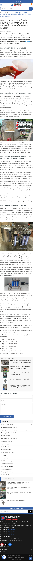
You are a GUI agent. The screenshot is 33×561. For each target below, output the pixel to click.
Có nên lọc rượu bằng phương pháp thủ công (19, 201)
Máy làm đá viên (5, 435)
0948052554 (13, 346)
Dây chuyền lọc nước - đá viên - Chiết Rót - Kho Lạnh (15, 430)
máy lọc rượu (18, 267)
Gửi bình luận (7, 416)
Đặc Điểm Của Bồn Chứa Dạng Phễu (19, 379)
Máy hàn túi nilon (5, 474)
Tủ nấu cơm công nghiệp (7, 452)
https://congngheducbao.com (15, 353)
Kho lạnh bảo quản (6, 444)
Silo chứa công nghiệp (7, 463)
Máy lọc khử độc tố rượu (7, 446)
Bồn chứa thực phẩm (6, 469)
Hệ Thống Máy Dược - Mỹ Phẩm (9, 427)
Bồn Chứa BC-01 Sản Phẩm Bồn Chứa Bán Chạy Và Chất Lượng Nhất (20, 367)
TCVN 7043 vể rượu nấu (16, 114)
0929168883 (12, 339)
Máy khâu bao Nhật (6, 449)
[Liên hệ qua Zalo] (4, 557)
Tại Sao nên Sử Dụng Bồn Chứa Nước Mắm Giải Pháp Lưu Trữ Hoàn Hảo (20, 386)
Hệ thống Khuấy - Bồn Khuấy (8, 432)
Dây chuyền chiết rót (6, 441)
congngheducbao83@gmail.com (14, 351)
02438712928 (13, 341)
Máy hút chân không (6, 460)
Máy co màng (4, 458)
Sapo (20, 559)
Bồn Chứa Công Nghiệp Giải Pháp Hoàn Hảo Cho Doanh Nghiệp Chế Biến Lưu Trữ (20, 361)
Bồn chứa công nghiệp (7, 466)
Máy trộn (3, 455)
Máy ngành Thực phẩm (7, 424)
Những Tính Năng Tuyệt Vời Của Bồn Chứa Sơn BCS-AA (20, 373)
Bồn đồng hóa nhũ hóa (7, 472)
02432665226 (13, 344)
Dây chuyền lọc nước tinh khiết (9, 438)
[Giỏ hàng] (31, 5)
